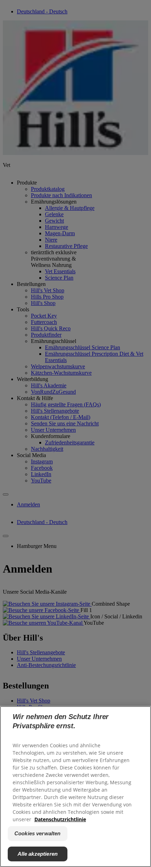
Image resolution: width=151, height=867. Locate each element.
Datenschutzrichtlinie (60, 819)
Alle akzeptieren (38, 854)
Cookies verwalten (37, 833)
